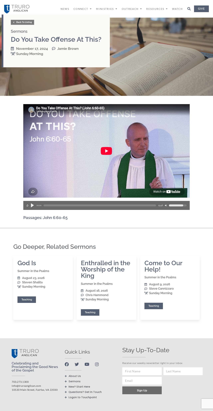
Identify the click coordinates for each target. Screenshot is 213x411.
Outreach (130, 8)
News (65, 8)
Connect (81, 8)
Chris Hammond (97, 295)
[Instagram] (97, 364)
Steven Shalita (32, 282)
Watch (177, 8)
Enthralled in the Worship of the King (105, 269)
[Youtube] (87, 364)
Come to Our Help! (163, 266)
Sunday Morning (29, 54)
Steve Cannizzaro (161, 288)
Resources (155, 8)
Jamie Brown (68, 48)
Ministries (105, 8)
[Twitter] (77, 364)
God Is (26, 263)
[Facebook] (67, 364)
